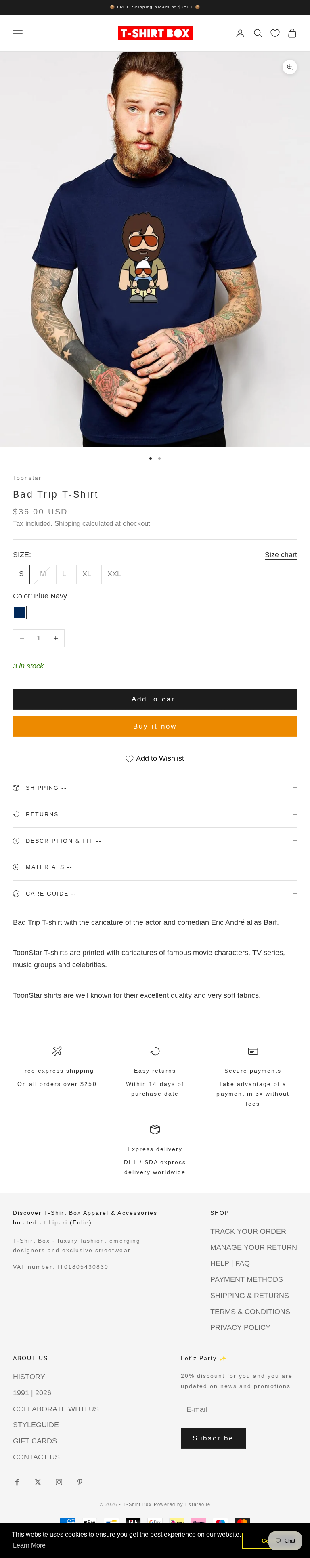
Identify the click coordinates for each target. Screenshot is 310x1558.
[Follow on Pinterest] (80, 1482)
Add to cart (155, 699)
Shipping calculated (83, 523)
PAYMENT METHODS (246, 1279)
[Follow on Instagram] (59, 1482)
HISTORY (29, 1377)
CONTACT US (36, 1457)
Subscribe (213, 1438)
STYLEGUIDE (36, 1425)
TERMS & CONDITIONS (250, 1312)
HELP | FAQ (230, 1263)
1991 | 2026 (32, 1393)
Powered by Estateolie (182, 1504)
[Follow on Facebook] (17, 1482)
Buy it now (155, 726)
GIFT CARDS (35, 1441)
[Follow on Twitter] (38, 1482)
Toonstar (27, 478)
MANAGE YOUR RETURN (253, 1247)
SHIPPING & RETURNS (249, 1295)
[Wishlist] (275, 33)
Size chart (281, 555)
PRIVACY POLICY (240, 1327)
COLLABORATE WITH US (56, 1409)
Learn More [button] (29, 1545)
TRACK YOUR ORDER (248, 1231)
